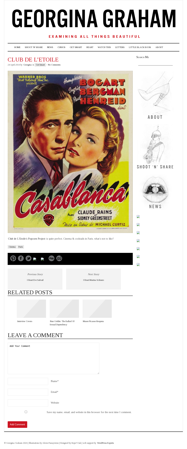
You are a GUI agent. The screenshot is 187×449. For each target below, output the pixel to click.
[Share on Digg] (51, 260)
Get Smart (76, 47)
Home (17, 47)
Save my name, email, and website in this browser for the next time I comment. (89, 412)
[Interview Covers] (31, 309)
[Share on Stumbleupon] (59, 260)
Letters (120, 47)
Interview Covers (24, 321)
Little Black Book (140, 47)
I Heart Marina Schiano (93, 280)
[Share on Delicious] (44, 260)
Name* (55, 381)
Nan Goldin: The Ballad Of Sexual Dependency (62, 323)
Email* (54, 392)
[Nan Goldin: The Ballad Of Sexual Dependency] (64, 309)
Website (55, 402)
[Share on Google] (36, 260)
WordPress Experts (105, 443)
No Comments (54, 64)
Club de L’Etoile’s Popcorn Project (27, 238)
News (50, 47)
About (159, 47)
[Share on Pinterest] (13, 260)
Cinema (12, 247)
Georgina (27, 64)
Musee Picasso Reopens (93, 321)
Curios (61, 47)
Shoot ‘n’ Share (34, 47)
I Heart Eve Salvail (35, 280)
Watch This (104, 47)
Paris (20, 247)
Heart (89, 47)
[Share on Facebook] (21, 260)
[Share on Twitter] (28, 260)
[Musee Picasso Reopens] (97, 309)
